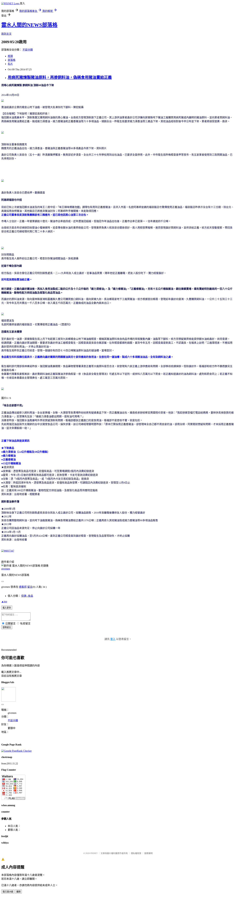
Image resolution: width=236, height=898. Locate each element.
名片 (10, 63)
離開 (18, 891)
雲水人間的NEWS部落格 (29, 25)
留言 (29, 586)
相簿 (10, 56)
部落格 (11, 60)
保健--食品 (27, 595)
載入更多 (7, 608)
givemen (5, 568)
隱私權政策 (136, 853)
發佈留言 (7, 627)
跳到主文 (6, 33)
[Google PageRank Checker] (16, 750)
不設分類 (27, 49)
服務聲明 (148, 853)
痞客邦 (23, 586)
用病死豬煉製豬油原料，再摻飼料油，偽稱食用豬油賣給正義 (60, 77)
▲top (4, 601)
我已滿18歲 (8, 891)
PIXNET (94, 853)
